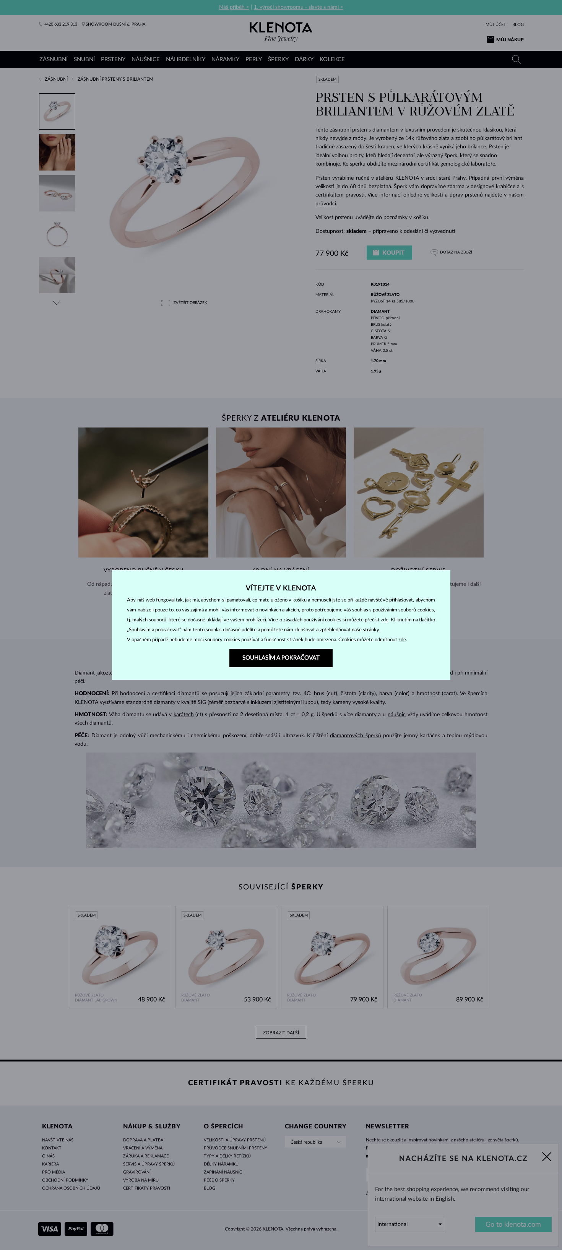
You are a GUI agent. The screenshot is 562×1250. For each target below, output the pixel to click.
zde (384, 620)
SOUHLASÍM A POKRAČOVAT (281, 658)
